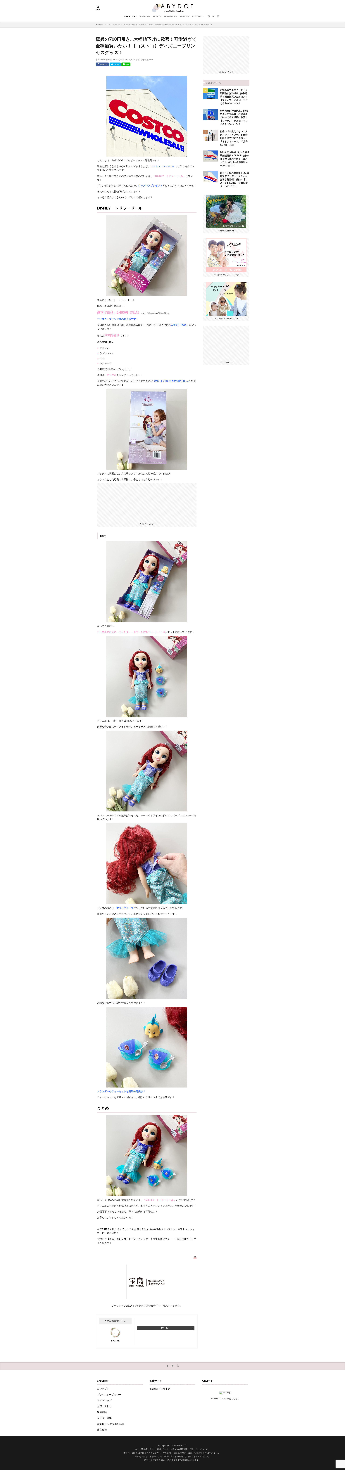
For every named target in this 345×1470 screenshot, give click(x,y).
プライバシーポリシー (109, 1394)
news (151, 60)
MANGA (184, 16)
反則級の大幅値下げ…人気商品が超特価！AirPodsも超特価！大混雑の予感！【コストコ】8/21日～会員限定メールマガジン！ (234, 159)
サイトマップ (104, 1400)
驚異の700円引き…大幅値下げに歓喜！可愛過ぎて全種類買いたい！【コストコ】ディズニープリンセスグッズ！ (168, 24)
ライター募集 (104, 1418)
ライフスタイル (113, 24)
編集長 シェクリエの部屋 (110, 1423)
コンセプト (103, 1388)
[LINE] (125, 64)
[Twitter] (115, 64)
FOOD (156, 16)
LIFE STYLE (129, 16)
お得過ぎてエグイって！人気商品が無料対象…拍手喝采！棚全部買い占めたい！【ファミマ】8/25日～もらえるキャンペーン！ (234, 97)
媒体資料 (102, 1412)
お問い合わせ (104, 1406)
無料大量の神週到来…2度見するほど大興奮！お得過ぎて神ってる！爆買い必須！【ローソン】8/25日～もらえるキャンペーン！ (234, 117)
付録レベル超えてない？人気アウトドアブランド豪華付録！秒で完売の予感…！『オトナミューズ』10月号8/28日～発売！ (234, 138)
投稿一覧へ (165, 1328)
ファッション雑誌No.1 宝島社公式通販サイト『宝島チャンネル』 (146, 1305)
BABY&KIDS (169, 16)
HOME (100, 24)
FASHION (144, 16)
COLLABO (197, 16)
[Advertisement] (146, 502)
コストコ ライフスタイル (138, 60)
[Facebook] (102, 64)
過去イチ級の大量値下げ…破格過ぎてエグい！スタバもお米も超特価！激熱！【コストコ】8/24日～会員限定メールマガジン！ (234, 180)
